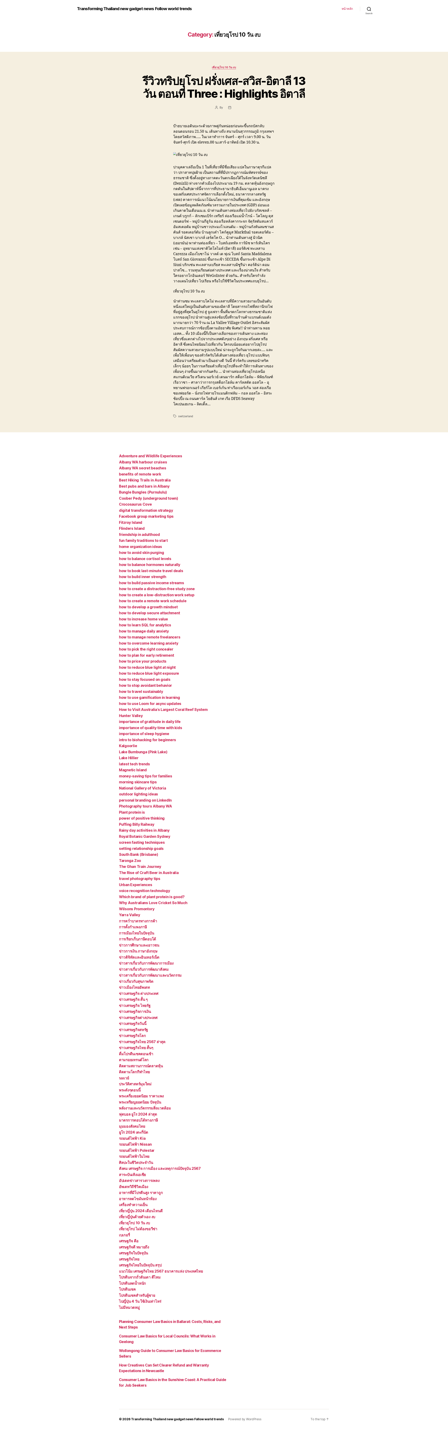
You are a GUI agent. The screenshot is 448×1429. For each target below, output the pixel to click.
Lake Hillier (129, 758)
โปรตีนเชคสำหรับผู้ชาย (137, 1295)
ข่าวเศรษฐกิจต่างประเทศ (138, 1017)
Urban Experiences (135, 885)
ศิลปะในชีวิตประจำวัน (136, 1162)
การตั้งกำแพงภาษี (133, 927)
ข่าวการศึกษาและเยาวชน (139, 945)
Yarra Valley (129, 915)
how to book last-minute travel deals (151, 571)
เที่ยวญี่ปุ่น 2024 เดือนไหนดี (141, 1211)
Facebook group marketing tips (146, 516)
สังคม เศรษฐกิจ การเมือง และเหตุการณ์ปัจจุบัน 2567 (160, 1168)
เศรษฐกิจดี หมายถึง (134, 1247)
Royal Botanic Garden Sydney (144, 836)
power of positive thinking (142, 818)
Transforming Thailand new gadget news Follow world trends (134, 9)
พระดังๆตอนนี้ (130, 1090)
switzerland (185, 416)
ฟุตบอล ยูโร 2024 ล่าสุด (138, 1114)
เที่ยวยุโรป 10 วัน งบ (224, 67)
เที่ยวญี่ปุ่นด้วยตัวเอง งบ (137, 1217)
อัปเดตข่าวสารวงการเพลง (139, 1180)
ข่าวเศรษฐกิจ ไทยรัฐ (135, 1005)
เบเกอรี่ (124, 1235)
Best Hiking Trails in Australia (145, 480)
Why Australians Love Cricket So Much (153, 903)
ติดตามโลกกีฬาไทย (134, 1072)
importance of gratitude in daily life (150, 721)
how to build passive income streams (151, 583)
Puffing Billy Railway (136, 824)
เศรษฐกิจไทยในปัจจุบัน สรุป (140, 1265)
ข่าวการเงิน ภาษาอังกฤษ (138, 951)
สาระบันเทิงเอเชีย (132, 1174)
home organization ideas (140, 546)
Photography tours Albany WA (145, 806)
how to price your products (142, 661)
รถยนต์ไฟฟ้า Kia (132, 1138)
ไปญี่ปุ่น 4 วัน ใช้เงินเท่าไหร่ (140, 1301)
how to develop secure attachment (149, 613)
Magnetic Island (133, 770)
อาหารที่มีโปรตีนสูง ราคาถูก (141, 1192)
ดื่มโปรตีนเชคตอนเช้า (136, 1054)
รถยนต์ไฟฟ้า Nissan (135, 1144)
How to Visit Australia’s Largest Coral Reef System (163, 709)
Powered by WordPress (244, 1419)
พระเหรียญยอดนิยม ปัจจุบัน (140, 1102)
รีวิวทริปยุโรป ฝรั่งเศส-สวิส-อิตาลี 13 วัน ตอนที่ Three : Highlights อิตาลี (224, 87)
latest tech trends (134, 764)
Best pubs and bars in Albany (144, 486)
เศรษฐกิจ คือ (128, 1241)
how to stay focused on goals (144, 679)
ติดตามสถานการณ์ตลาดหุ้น (141, 1066)
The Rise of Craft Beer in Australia (149, 873)
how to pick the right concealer (146, 649)
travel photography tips (139, 878)
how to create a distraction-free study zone (157, 589)
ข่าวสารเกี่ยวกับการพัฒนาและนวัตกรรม (150, 975)
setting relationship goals (141, 848)
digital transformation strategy (146, 510)
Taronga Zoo (130, 860)
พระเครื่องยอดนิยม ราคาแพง (141, 1096)
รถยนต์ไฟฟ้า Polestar (137, 1150)
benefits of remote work (140, 474)
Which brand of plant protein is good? (152, 897)
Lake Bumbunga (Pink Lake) (143, 752)
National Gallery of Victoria (142, 788)
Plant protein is (132, 812)
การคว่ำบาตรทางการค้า (138, 921)
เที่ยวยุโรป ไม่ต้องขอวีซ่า (138, 1229)
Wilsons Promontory (137, 909)
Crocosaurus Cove (135, 504)
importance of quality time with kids (150, 728)
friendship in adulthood (139, 534)
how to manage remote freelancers (149, 637)
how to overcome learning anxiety (148, 643)
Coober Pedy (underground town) (148, 498)
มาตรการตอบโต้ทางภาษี (138, 1120)
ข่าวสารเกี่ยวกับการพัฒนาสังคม (144, 969)
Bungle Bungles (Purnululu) (143, 492)
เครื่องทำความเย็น (133, 1205)
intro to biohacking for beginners (147, 740)
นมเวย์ (124, 1078)
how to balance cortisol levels (145, 559)
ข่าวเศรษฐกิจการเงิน (135, 1011)
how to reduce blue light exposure (149, 673)
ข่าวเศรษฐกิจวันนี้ (132, 1023)
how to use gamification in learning (149, 697)
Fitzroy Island (130, 522)
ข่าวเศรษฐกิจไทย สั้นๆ (136, 1048)
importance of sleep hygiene (144, 734)
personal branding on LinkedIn (145, 800)
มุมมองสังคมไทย (132, 1126)
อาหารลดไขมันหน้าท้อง (137, 1199)
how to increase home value (143, 619)
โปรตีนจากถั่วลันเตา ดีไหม (140, 1277)
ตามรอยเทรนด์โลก (134, 1060)
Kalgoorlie (128, 746)
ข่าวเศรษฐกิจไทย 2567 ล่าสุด (142, 1042)
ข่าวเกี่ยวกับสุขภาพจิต (136, 981)
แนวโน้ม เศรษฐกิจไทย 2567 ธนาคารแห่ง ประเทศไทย (161, 1271)
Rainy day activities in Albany (144, 830)
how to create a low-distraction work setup (156, 595)
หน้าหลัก (347, 9)
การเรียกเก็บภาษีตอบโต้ (137, 939)
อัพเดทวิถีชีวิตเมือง (133, 1187)
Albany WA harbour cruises (143, 462)
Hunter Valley (131, 716)
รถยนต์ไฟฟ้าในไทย (134, 1156)
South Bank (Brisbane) (138, 854)
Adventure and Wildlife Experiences (150, 456)
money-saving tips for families (145, 776)
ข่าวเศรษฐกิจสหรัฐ (133, 1030)
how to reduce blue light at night (147, 667)
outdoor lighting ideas (138, 794)
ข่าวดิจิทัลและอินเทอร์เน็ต (139, 957)
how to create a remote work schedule (152, 601)
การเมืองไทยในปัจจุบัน (136, 933)
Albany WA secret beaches (142, 468)
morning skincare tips (138, 782)
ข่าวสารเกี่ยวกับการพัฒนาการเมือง (146, 963)
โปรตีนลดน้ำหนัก (132, 1283)
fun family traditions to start (143, 540)
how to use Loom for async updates (150, 703)
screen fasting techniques (142, 842)
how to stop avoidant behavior (145, 685)
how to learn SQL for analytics (145, 625)
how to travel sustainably (141, 691)
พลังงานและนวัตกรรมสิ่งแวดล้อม (145, 1108)
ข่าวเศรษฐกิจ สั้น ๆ (133, 999)
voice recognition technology (144, 891)
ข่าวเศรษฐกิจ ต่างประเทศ (138, 993)
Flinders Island (132, 528)
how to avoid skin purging (141, 552)
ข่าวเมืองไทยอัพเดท (134, 987)
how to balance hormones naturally (149, 564)
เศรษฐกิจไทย (129, 1259)
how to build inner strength (142, 577)
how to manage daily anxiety (144, 631)
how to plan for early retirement (146, 655)
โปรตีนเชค (127, 1289)
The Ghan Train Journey (140, 866)
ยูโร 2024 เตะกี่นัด (133, 1132)
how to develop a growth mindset (148, 607)
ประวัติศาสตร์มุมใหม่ (135, 1084)
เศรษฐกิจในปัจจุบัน (133, 1253)
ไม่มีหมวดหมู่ (129, 1307)
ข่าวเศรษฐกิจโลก (132, 1035)
